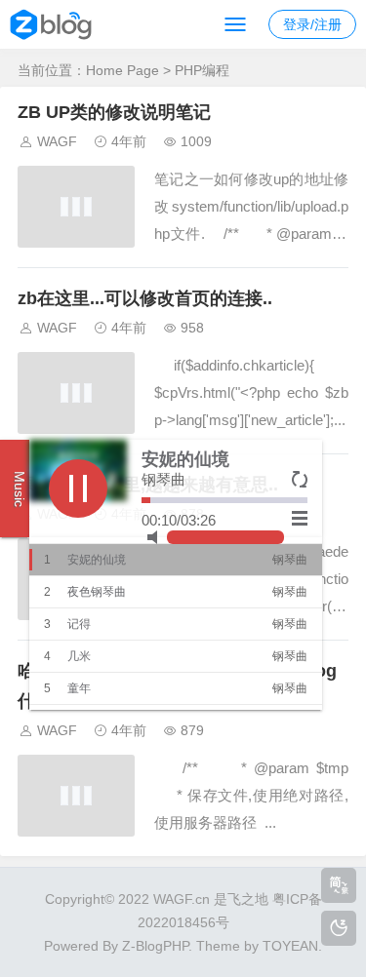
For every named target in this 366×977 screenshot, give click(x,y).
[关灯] (338, 928)
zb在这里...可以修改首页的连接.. (145, 298)
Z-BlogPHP (155, 946)
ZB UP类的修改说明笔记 (114, 112)
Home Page (122, 70)
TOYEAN (290, 946)
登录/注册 (312, 24)
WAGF (57, 141)
